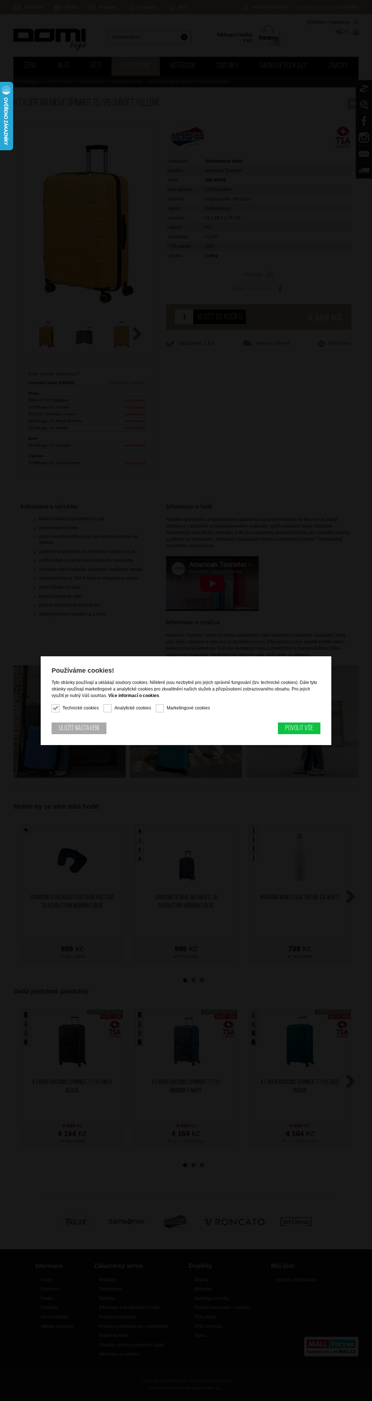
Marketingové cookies (188, 708)
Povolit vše (299, 728)
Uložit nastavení (79, 728)
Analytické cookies (132, 708)
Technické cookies (80, 708)
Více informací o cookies (133, 695)
